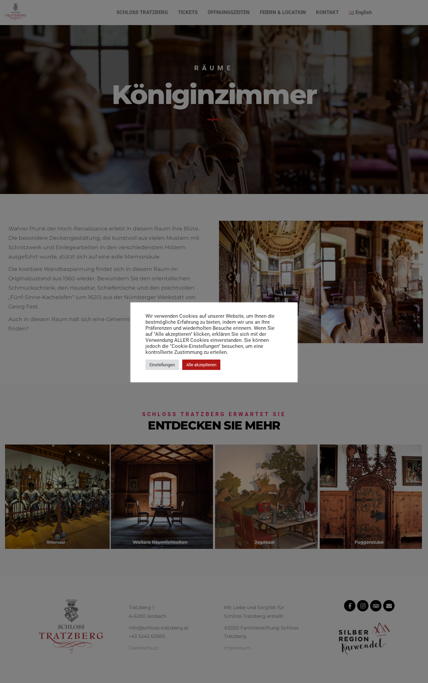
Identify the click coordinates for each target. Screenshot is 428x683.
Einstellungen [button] (162, 364)
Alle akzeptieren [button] (201, 364)
